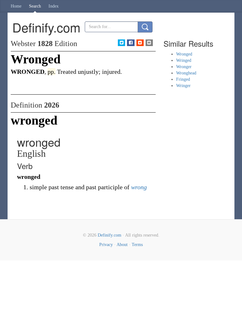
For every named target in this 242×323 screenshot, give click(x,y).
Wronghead (186, 73)
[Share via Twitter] (121, 42)
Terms (137, 244)
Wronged (184, 54)
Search (35, 6)
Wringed (183, 60)
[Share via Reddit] (140, 42)
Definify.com (109, 235)
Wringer (183, 85)
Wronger (184, 66)
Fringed (183, 79)
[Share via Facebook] (131, 42)
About (122, 244)
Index (54, 6)
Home (16, 6)
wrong (139, 187)
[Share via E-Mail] (149, 42)
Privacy (106, 244)
